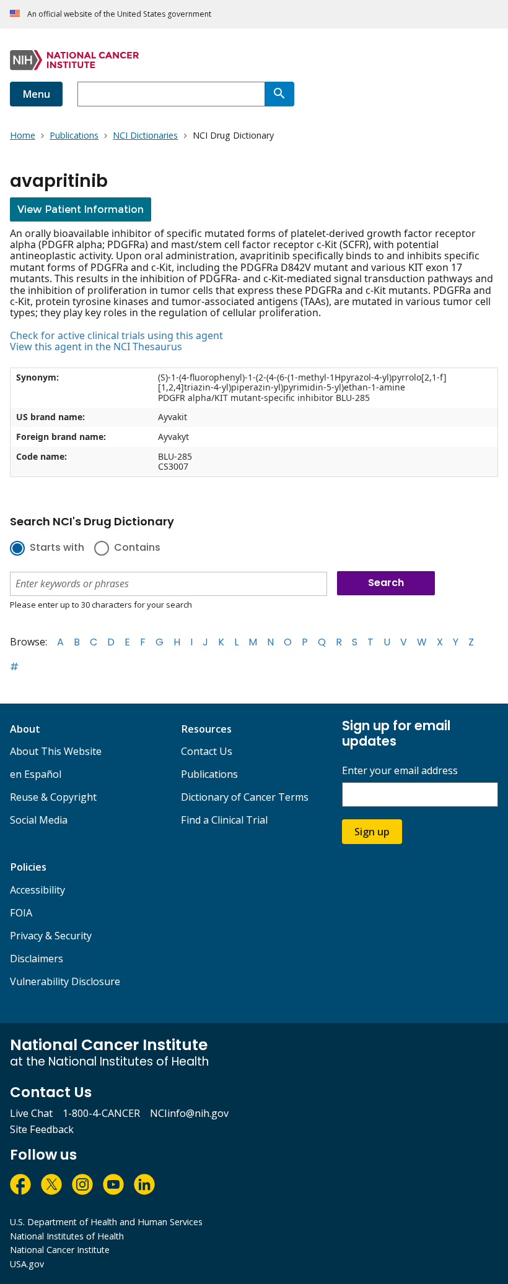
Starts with (57, 548)
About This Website (56, 751)
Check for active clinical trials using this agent (116, 335)
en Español (35, 774)
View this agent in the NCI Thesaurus (96, 346)
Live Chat (31, 1113)
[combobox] (171, 94)
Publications (209, 774)
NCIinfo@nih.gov (189, 1113)
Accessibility (37, 890)
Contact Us (206, 751)
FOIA (21, 913)
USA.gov (27, 1264)
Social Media (39, 820)
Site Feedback (42, 1129)
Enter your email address (400, 770)
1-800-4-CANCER (101, 1113)
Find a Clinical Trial (224, 820)
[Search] (279, 94)
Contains (137, 548)
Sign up (372, 831)
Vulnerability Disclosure (65, 981)
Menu (36, 94)
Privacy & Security (51, 935)
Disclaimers (36, 958)
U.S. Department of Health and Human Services (106, 1222)
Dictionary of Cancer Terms (245, 797)
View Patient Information (80, 209)
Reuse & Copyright (53, 797)
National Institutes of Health (67, 1236)
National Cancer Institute (60, 1250)
